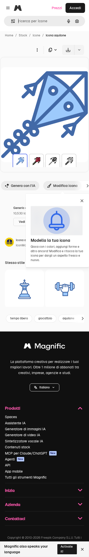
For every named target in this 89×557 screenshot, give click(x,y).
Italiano (44, 387)
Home (9, 35)
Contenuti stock (17, 447)
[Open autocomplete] (11, 21)
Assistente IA (15, 423)
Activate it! (67, 549)
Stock (23, 35)
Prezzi (57, 8)
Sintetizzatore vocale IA (24, 441)
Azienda (12, 504)
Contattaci (15, 518)
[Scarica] (68, 50)
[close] (82, 201)
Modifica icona (65, 185)
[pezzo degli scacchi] (24, 289)
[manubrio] (64, 289)
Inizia (10, 490)
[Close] (82, 549)
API (7, 465)
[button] (44, 387)
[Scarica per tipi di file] (53, 50)
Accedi (75, 8)
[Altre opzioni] (37, 50)
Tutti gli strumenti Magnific (26, 477)
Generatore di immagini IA (25, 429)
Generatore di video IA (22, 435)
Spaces (11, 417)
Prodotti (12, 408)
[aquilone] (20, 161)
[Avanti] (82, 319)
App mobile (14, 471)
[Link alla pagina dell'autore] (9, 243)
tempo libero (19, 318)
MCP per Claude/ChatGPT (30, 453)
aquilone (68, 318)
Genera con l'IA (23, 185)
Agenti (14, 459)
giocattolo (45, 318)
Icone (36, 35)
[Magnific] (44, 347)
